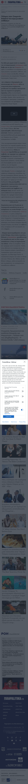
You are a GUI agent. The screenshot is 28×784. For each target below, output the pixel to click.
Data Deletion (5, 421)
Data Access (14, 421)
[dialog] (14, 392)
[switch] (22, 391)
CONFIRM (8, 416)
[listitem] (14, 388)
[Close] (25, 362)
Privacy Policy (22, 421)
